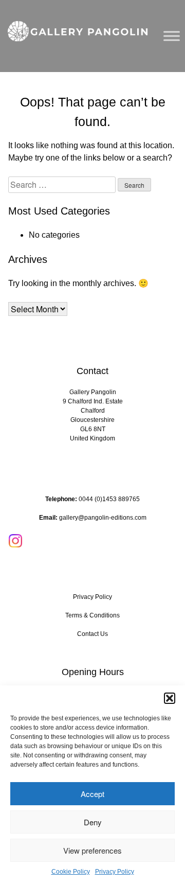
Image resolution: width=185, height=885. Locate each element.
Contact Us (92, 634)
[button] (169, 698)
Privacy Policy (114, 871)
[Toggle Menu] (171, 36)
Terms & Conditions (92, 615)
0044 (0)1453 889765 (109, 499)
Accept (92, 793)
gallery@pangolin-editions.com (102, 517)
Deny (93, 822)
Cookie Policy (70, 871)
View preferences (92, 850)
